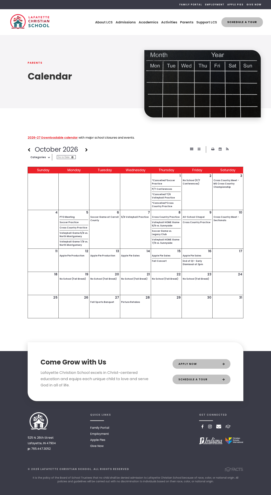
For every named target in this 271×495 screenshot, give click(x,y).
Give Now (253, 4)
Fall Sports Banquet (102, 302)
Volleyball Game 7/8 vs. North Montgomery (74, 243)
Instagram (210, 426)
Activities (169, 22)
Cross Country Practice (73, 227)
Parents (186, 22)
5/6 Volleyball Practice (135, 217)
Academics (148, 22)
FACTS (228, 426)
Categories (38, 157)
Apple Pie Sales (130, 255)
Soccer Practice (69, 222)
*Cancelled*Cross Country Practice (162, 204)
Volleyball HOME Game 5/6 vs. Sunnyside (165, 224)
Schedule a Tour (242, 22)
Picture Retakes (130, 302)
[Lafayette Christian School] (39, 421)
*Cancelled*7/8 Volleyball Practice (163, 196)
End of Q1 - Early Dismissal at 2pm (193, 262)
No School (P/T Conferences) (191, 182)
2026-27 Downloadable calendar (53, 137)
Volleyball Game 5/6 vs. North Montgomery (74, 234)
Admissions (126, 22)
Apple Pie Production (72, 255)
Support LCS (206, 22)
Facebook (202, 426)
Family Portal (190, 4)
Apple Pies (235, 4)
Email (218, 426)
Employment (214, 4)
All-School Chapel (194, 217)
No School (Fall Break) (73, 278)
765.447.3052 (41, 449)
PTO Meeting (67, 217)
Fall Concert (159, 261)
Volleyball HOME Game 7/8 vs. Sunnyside (165, 241)
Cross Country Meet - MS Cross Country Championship (226, 184)
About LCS (104, 22)
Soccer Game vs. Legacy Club (162, 232)
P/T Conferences (162, 189)
